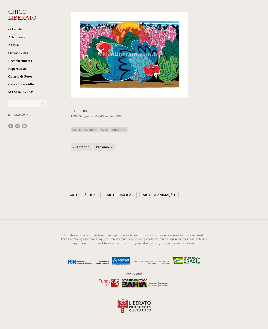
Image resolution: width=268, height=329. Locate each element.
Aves (104, 130)
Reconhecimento (20, 61)
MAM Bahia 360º (20, 92)
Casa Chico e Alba (21, 84)
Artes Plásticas (84, 130)
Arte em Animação (159, 195)
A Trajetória (17, 37)
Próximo (102, 147)
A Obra (13, 45)
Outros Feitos (18, 53)
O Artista (15, 29)
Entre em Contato (19, 115)
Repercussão (17, 68)
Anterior (82, 147)
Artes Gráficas (120, 195)
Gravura (119, 130)
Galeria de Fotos (20, 76)
